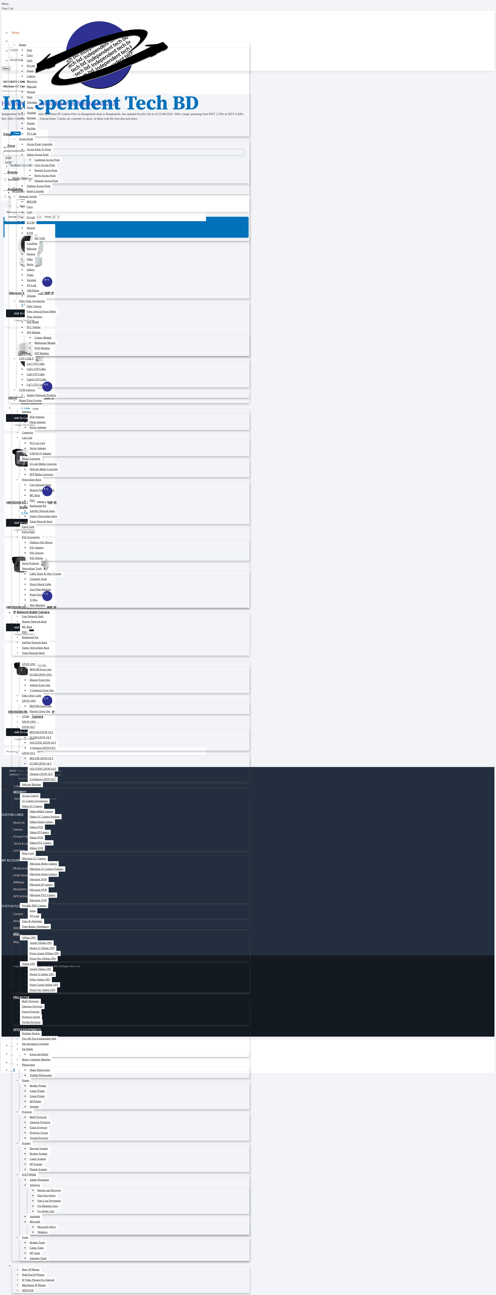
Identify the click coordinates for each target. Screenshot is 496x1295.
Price (11, 146)
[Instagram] (18, 996)
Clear (16, 133)
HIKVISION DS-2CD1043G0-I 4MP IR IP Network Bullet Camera (31, 609)
